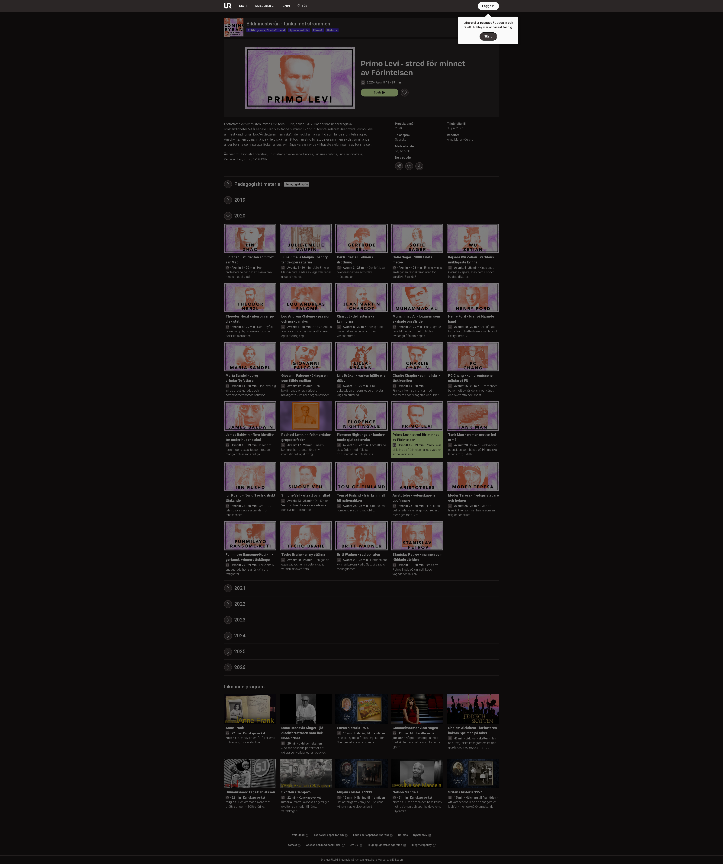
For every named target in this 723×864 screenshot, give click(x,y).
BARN (286, 5)
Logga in (488, 6)
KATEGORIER (263, 5)
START (243, 5)
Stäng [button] (488, 36)
